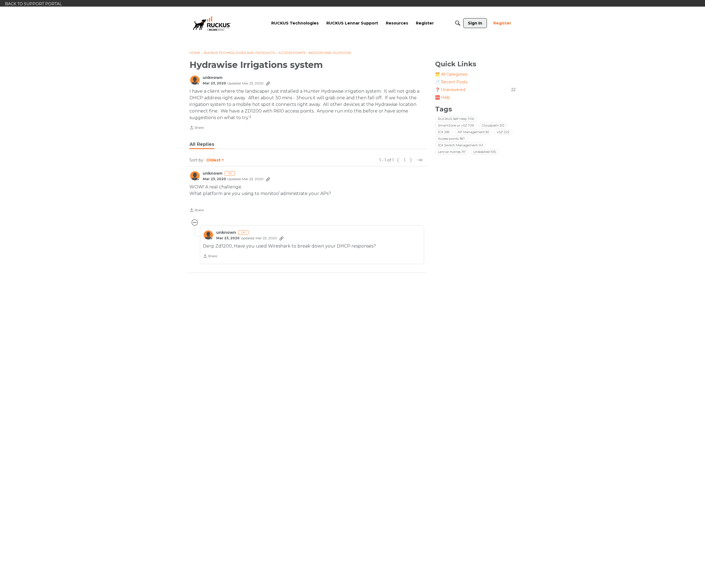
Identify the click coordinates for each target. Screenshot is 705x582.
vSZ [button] (503, 132)
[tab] (202, 144)
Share (196, 128)
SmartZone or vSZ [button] (456, 125)
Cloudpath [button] (493, 125)
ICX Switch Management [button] (460, 145)
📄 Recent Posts (451, 81)
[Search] (458, 23)
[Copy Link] (268, 83)
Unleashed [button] (484, 152)
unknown (213, 77)
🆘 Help (442, 97)
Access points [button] (451, 138)
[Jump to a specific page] (419, 160)
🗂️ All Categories (451, 74)
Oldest (213, 160)
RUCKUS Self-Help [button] (456, 119)
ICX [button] (444, 132)
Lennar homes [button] (452, 152)
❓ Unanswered (475, 89)
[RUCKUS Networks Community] (211, 23)
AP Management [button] (473, 132)
